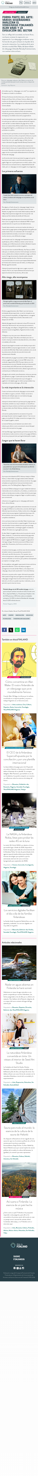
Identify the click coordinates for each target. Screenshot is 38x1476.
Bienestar (15, 784)
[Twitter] (17, 1268)
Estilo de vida (23, 929)
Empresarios (19, 1082)
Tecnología (7, 619)
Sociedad (19, 787)
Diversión (28, 1007)
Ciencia (14, 865)
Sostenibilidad (14, 1085)
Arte (4, 615)
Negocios (29, 615)
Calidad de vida (24, 784)
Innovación (20, 615)
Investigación (29, 865)
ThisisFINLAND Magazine (21, 619)
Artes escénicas (17, 704)
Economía (6, 787)
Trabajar (23, 789)
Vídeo (5, 1233)
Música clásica (13, 1230)
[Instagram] (23, 1268)
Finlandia (31, 1228)
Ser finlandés (14, 1159)
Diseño (11, 615)
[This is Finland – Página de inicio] (7, 2)
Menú (34, 3)
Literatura (7, 1159)
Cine (24, 704)
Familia (31, 929)
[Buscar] (21, 2)
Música (6, 1230)
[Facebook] (15, 1268)
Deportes (6, 707)
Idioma (27, 3)
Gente (12, 707)
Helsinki (27, 1156)
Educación (15, 929)
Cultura (28, 704)
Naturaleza (27, 1082)
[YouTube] (20, 1268)
